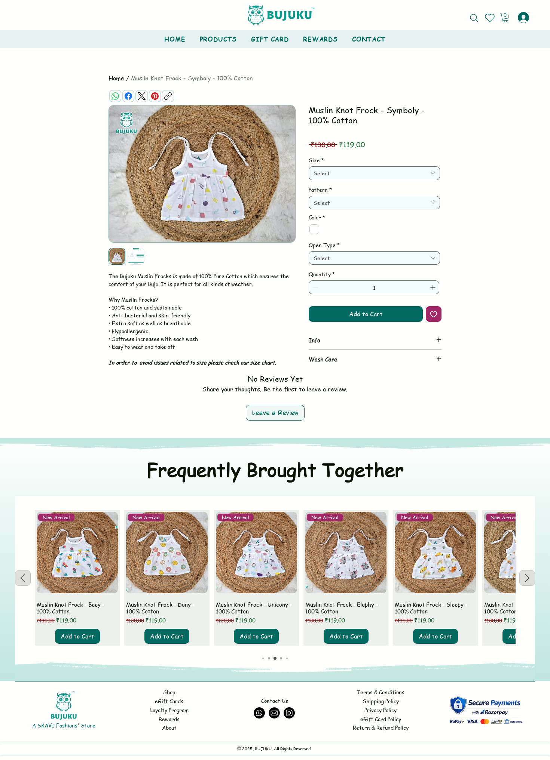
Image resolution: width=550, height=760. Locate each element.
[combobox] (374, 173)
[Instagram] (289, 713)
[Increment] (433, 287)
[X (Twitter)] (141, 96)
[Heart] (489, 17)
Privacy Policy (380, 710)
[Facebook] (128, 96)
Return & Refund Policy (381, 727)
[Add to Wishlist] (433, 314)
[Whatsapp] (259, 713)
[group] (275, 578)
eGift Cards (169, 701)
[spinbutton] (374, 287)
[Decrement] (314, 287)
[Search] (474, 18)
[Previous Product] (23, 578)
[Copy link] (168, 96)
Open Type (324, 244)
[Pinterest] (155, 96)
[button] (505, 17)
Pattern (320, 189)
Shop (169, 692)
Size (316, 160)
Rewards (169, 719)
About (169, 727)
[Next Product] (527, 578)
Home (116, 78)
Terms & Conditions (380, 692)
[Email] (274, 713)
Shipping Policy (381, 701)
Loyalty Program (169, 710)
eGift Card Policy (380, 719)
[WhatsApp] (115, 96)
